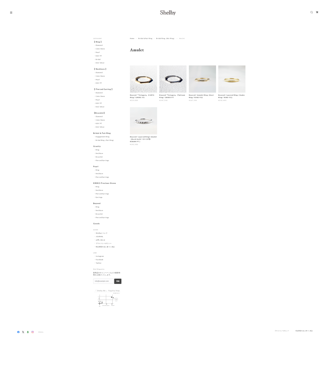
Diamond (99, 45)
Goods (96, 224)
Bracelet (99, 157)
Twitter (99, 263)
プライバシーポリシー (104, 243)
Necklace (99, 153)
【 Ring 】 (98, 42)
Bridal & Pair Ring (145, 38)
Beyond (97, 203)
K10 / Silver (100, 63)
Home (132, 38)
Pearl (98, 52)
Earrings (99, 197)
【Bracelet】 (99, 113)
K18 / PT (99, 56)
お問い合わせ (100, 240)
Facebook (99, 259)
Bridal (98, 59)
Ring (97, 150)
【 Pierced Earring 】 (103, 89)
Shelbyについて (101, 233)
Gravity (97, 146)
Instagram (100, 256)
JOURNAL (99, 236)
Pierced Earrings (102, 160)
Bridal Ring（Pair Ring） (165, 38)
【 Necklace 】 (100, 69)
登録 (117, 281)
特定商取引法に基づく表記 (105, 247)
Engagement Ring (102, 136)
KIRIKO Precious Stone (104, 183)
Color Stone (100, 49)
